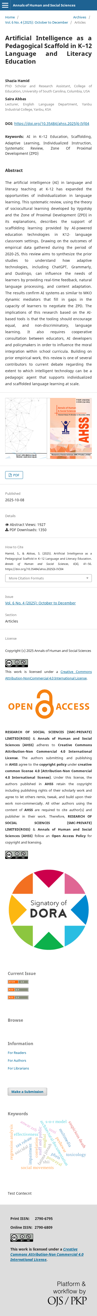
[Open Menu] (5, 5)
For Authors (17, 1060)
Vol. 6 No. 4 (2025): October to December (36, 22)
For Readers (17, 1052)
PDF (15, 475)
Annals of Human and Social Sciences (44, 5)
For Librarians (18, 1068)
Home (10, 17)
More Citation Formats (26, 578)
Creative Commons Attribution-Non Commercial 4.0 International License (47, 1254)
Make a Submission (27, 1091)
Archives (79, 17)
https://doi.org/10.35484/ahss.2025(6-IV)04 (51, 123)
